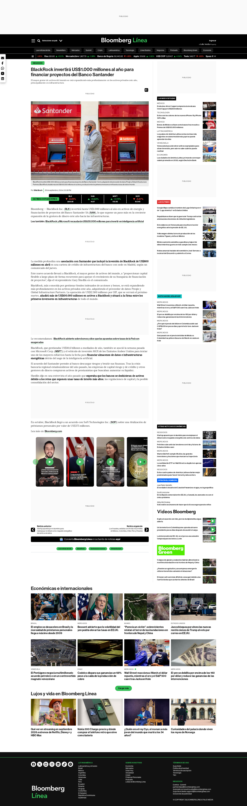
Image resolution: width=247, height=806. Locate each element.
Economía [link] (207, 50)
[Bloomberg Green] (186, 550)
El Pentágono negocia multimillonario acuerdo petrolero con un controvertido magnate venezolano (53, 676)
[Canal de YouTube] (45, 764)
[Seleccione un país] (60, 41)
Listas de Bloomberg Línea (136, 782)
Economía (129, 766)
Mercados (129, 768)
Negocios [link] (160, 50)
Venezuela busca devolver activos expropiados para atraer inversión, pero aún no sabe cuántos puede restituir (178, 148)
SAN (92, 212)
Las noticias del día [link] (43, 50)
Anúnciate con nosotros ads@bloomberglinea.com (192, 789)
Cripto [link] (100, 50)
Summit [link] (88, 50)
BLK (67, 209)
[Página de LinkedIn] (58, 764)
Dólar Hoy (129, 771)
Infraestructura (116, 549)
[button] (146, 90)
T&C (174, 775)
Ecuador (81, 784)
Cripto (128, 775)
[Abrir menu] (33, 41)
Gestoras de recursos (98, 549)
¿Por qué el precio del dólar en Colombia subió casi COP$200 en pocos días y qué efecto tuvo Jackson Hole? (178, 326)
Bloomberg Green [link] (190, 50)
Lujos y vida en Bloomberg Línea (63, 693)
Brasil (80, 768)
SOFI (113, 422)
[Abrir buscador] (39, 41)
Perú (80, 782)
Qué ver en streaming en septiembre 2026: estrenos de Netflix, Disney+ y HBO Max (51, 732)
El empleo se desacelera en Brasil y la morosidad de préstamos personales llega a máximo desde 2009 (52, 630)
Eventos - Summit (179, 785)
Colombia (82, 775)
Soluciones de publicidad (182, 794)
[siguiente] (147, 530)
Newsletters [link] (60, 50)
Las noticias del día (64, 549)
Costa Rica (82, 791)
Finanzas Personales (133, 777)
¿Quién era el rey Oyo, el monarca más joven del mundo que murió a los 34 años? (145, 732)
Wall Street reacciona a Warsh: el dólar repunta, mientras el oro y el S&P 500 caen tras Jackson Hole (145, 676)
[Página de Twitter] (39, 764)
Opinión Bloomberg (167, 480)
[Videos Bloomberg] (186, 512)
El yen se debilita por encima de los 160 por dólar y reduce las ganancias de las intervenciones (193, 676)
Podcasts (129, 780)
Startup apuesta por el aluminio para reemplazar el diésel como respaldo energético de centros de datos (54, 531)
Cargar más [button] (123, 688)
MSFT (58, 351)
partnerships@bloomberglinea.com (186, 787)
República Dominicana (86, 795)
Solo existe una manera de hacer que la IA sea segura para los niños (184, 505)
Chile (80, 780)
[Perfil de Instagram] (52, 764)
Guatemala (82, 798)
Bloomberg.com (53, 431)
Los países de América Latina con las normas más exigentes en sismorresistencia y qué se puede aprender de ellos (177, 136)
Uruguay (81, 789)
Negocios (37, 63)
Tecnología (177, 773)
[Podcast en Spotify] (70, 764)
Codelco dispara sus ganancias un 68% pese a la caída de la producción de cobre (100, 676)
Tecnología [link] (130, 50)
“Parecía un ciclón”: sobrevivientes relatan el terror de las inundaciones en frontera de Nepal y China (146, 630)
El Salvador (82, 793)
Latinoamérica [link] (114, 50)
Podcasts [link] (174, 50)
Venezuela (82, 777)
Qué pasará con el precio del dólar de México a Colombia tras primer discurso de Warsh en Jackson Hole (178, 338)
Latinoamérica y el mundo (87, 766)
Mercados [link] (76, 50)
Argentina (82, 773)
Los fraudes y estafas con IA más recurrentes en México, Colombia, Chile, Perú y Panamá (126, 530)
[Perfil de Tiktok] (64, 764)
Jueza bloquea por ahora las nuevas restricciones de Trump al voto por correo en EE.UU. (191, 630)
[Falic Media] (200, 44)
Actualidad (130, 773)
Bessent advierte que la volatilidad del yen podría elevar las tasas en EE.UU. (99, 628)
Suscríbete (177, 766)
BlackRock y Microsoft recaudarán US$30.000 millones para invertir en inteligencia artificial (94, 221)
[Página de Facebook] (33, 764)
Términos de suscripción (182, 771)
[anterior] (33, 530)
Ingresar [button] (212, 41)
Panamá (81, 786)
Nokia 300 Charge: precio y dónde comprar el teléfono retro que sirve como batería (97, 732)
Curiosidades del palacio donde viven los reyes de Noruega (192, 731)
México (81, 771)
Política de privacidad (181, 768)
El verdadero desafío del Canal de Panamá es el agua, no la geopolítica (185, 488)
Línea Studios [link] (145, 50)
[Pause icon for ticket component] (32, 56)
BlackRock (81, 549)
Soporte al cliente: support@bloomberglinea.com (191, 791)
